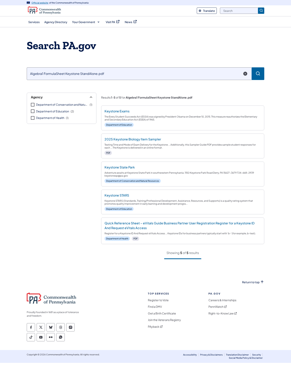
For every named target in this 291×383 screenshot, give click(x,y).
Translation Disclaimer (237, 354)
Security (256, 354)
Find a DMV (155, 306)
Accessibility (190, 354)
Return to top (251, 282)
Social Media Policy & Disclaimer (246, 358)
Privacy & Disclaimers (211, 354)
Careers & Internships (222, 300)
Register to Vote (158, 300)
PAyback (153, 326)
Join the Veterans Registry (164, 320)
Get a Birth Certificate (162, 313)
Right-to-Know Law (221, 313)
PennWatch (215, 306)
